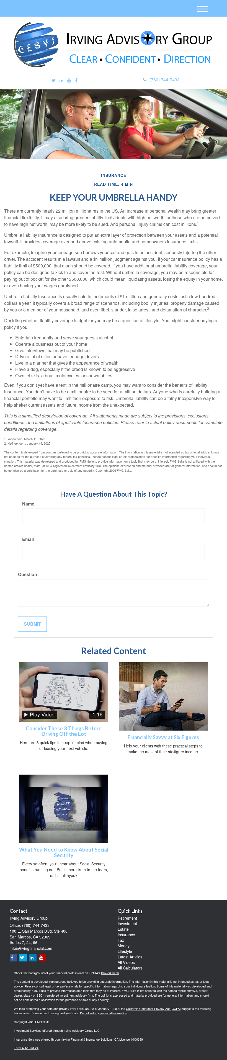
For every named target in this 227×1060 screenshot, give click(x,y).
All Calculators (130, 968)
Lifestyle (125, 951)
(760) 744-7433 (164, 79)
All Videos (126, 962)
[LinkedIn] (61, 80)
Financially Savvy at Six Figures (163, 737)
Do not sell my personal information (103, 1013)
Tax (121, 940)
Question (27, 574)
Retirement (127, 918)
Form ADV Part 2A (26, 1048)
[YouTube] (69, 80)
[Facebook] (76, 80)
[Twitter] (53, 80)
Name (28, 504)
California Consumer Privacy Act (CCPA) (153, 1008)
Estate (123, 929)
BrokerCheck (110, 973)
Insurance (126, 934)
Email (28, 539)
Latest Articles (130, 957)
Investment (127, 923)
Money (124, 945)
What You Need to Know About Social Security (63, 852)
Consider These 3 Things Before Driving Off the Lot (64, 731)
